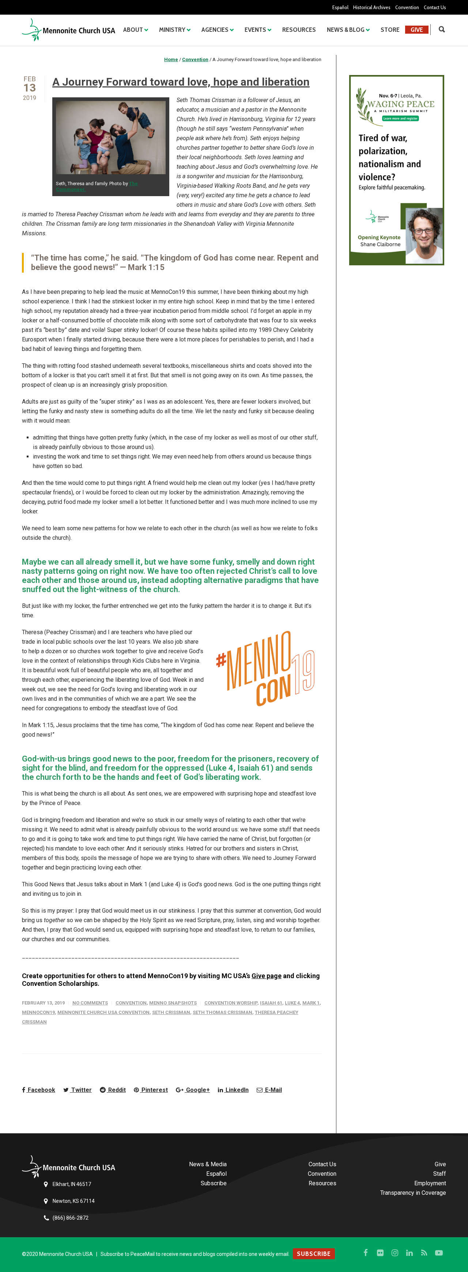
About (133, 30)
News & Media (208, 1164)
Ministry (172, 30)
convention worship (230, 1003)
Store (390, 30)
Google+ (197, 1089)
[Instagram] (395, 1253)
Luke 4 (292, 1003)
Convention (407, 7)
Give (417, 30)
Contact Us (435, 7)
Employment (430, 1183)
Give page (267, 976)
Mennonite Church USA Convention (103, 1012)
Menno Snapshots (173, 1003)
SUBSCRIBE (314, 1254)
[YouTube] (438, 1253)
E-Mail (273, 1089)
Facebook (40, 1089)
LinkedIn (236, 1089)
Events (255, 30)
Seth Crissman (171, 1012)
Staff (439, 1173)
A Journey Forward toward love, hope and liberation (181, 81)
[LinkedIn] (409, 1253)
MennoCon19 (38, 1012)
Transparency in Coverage (413, 1192)
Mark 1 (311, 1003)
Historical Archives (371, 7)
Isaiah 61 (271, 1003)
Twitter (81, 1089)
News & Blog (346, 30)
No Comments (90, 1003)
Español (340, 7)
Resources (299, 30)
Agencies (215, 30)
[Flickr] (380, 1253)
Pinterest (154, 1089)
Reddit (116, 1089)
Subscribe (214, 1183)
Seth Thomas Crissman (222, 1012)
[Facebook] (365, 1253)
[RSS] (424, 1253)
